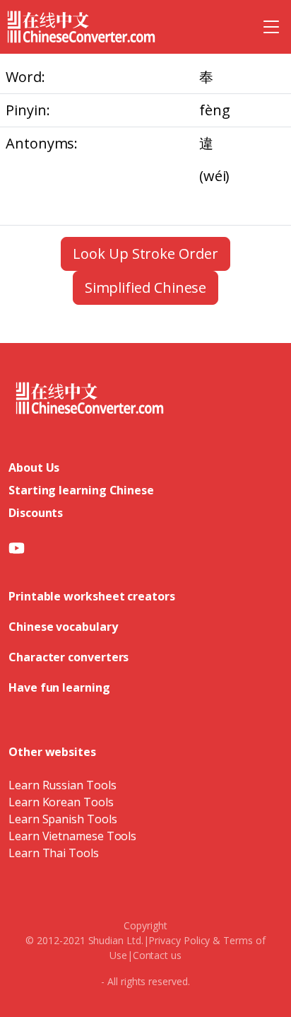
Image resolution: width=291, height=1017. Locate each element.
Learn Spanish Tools (62, 819)
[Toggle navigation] (271, 27)
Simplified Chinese (146, 287)
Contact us (157, 955)
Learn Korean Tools (61, 802)
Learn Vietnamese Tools (72, 836)
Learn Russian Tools (62, 785)
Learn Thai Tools (53, 853)
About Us (33, 467)
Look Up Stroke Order (145, 253)
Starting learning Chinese (81, 490)
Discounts (35, 513)
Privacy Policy (179, 940)
